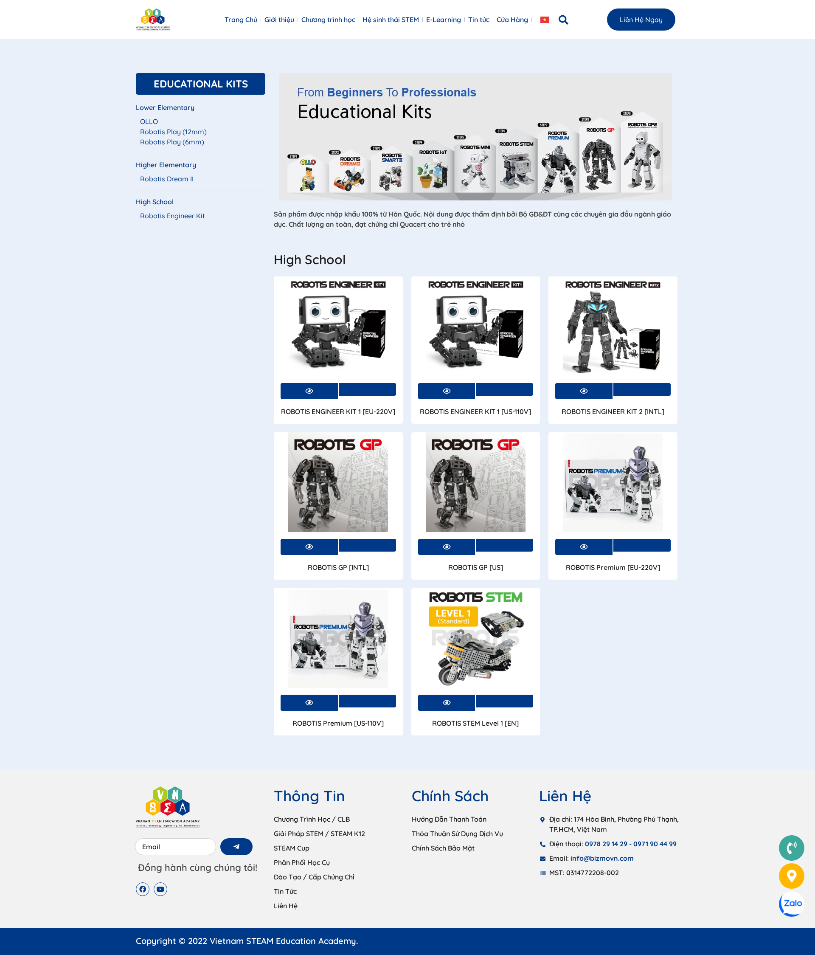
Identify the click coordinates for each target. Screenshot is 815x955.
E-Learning (443, 19)
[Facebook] (142, 889)
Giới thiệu (279, 19)
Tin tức (478, 19)
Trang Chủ (241, 19)
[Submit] (236, 846)
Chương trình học (328, 19)
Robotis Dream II (167, 179)
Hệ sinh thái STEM (391, 19)
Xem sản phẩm (367, 389)
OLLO (149, 121)
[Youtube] (160, 889)
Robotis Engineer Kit (172, 215)
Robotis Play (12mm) (173, 131)
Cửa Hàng (512, 19)
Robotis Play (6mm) (172, 142)
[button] (563, 20)
